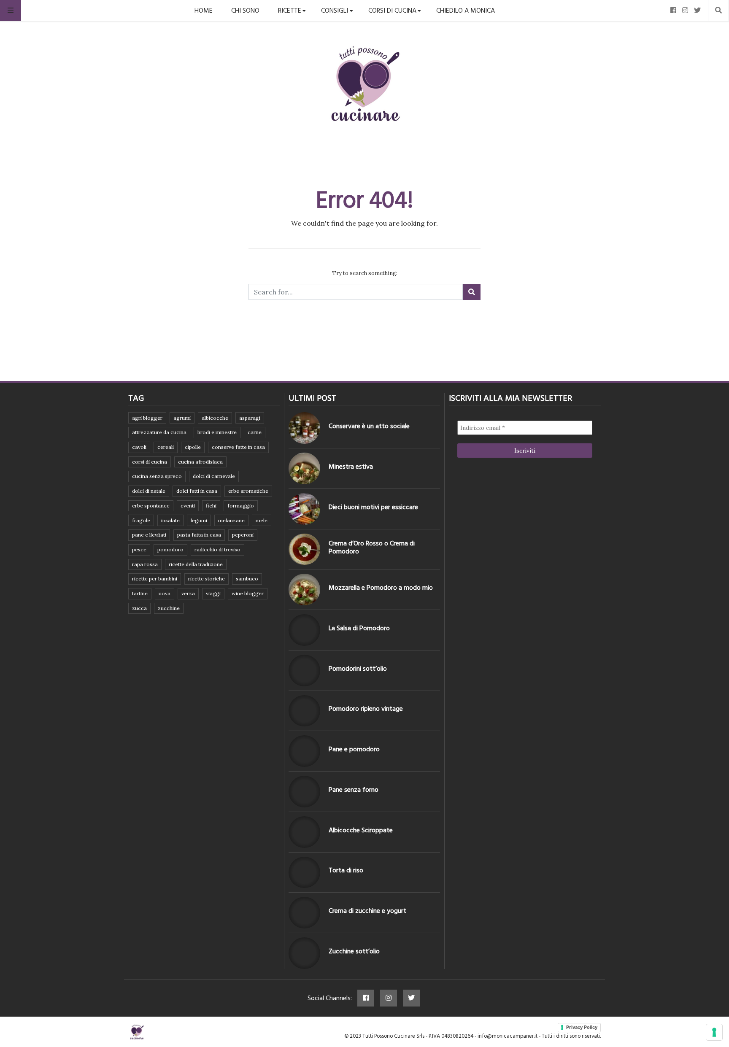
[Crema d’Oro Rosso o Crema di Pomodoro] (304, 549)
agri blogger (147, 418)
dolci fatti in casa (196, 491)
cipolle (193, 447)
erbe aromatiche (248, 491)
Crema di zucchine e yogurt (367, 910)
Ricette (289, 10)
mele (261, 520)
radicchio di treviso (217, 549)
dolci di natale (148, 491)
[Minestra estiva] (304, 468)
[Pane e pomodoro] (304, 751)
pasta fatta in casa (199, 535)
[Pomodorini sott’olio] (304, 670)
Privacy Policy (581, 1027)
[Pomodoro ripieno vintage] (304, 711)
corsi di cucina (149, 462)
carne (255, 432)
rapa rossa (145, 564)
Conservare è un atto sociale (369, 426)
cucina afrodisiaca (200, 462)
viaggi (213, 593)
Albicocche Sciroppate (361, 830)
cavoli (139, 447)
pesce (139, 549)
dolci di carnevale (214, 476)
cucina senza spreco (157, 476)
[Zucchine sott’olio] (304, 953)
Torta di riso (346, 870)
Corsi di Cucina (392, 10)
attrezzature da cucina (159, 432)
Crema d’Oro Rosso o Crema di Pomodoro (372, 547)
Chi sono (245, 10)
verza (188, 593)
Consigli (334, 10)
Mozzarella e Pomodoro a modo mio (381, 587)
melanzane (231, 520)
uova (164, 593)
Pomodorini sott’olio (358, 668)
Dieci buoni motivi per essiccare (373, 507)
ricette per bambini (154, 578)
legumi (199, 520)
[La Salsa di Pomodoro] (304, 630)
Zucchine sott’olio (354, 951)
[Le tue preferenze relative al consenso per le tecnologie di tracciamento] (714, 1032)
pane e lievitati (149, 535)
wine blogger (248, 593)
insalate (170, 520)
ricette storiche (206, 578)
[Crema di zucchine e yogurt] (304, 912)
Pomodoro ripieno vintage (366, 708)
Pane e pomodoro (354, 749)
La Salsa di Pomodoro (359, 628)
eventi (188, 505)
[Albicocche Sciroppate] (304, 832)
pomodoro (170, 549)
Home (203, 10)
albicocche (215, 418)
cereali (165, 447)
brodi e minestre (217, 432)
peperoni (243, 535)
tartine (140, 593)
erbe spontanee (151, 505)
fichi (211, 505)
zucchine (169, 608)
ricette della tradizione (196, 564)
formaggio (240, 505)
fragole (141, 520)
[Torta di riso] (304, 872)
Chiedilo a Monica (465, 10)
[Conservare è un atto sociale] (304, 428)
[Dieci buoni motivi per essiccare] (304, 509)
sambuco (247, 578)
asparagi (249, 418)
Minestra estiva (351, 466)
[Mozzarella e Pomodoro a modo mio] (304, 589)
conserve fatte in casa (238, 447)
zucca (139, 608)
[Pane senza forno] (304, 791)
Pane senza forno (353, 789)
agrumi (182, 418)
